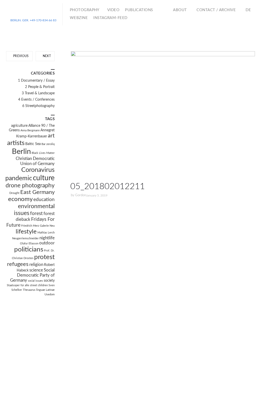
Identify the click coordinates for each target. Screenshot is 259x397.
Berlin (21, 151)
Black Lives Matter (43, 153)
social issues (35, 280)
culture (44, 178)
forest (36, 213)
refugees (18, 264)
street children (39, 285)
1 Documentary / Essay (36, 80)
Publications (139, 10)
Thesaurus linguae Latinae (39, 289)
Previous (20, 56)
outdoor (47, 243)
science (36, 270)
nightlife (47, 238)
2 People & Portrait (40, 87)
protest (44, 257)
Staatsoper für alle (18, 285)
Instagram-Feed (110, 18)
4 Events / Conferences (36, 99)
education (44, 199)
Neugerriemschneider (25, 238)
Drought (14, 193)
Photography (84, 10)
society (49, 280)
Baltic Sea (33, 144)
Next (46, 56)
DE (248, 10)
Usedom (50, 294)
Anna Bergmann (30, 130)
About (180, 10)
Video (113, 10)
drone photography (30, 185)
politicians (28, 249)
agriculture (19, 126)
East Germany (37, 192)
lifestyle (26, 232)
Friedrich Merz (30, 225)
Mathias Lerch (46, 232)
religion (36, 265)
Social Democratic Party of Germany (32, 275)
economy (20, 199)
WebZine (79, 18)
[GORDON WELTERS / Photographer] (33, 12)
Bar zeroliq (48, 144)
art (51, 135)
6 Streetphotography (38, 106)
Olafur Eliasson (29, 243)
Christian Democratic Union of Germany (35, 161)
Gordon (80, 195)
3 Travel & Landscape (38, 93)
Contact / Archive (216, 10)
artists (16, 143)
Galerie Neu (47, 225)
